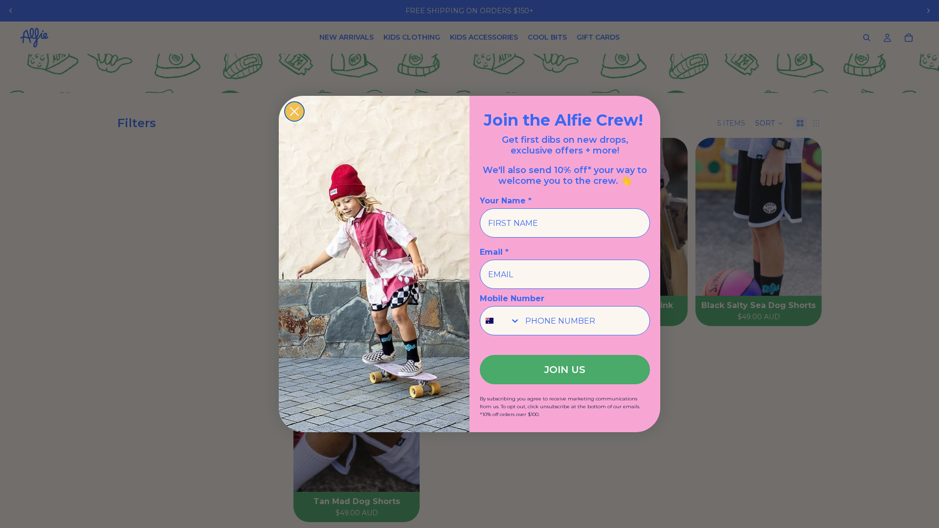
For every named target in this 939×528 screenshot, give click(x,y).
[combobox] (500, 321)
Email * (494, 252)
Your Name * (506, 200)
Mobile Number (512, 298)
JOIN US (564, 369)
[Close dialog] (294, 111)
